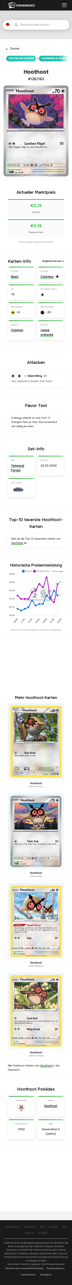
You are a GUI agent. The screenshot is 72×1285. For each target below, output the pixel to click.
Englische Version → (53, 261)
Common (17, 330)
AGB (42, 1226)
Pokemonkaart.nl (55, 1268)
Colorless (47, 276)
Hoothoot (17, 543)
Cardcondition (28, 1274)
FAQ (64, 1226)
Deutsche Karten (21, 58)
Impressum (29, 1226)
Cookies (53, 1226)
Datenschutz (12, 1226)
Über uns (29, 1233)
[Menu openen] (64, 5)
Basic (15, 276)
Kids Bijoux (46, 1274)
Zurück (12, 49)
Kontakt (43, 1233)
